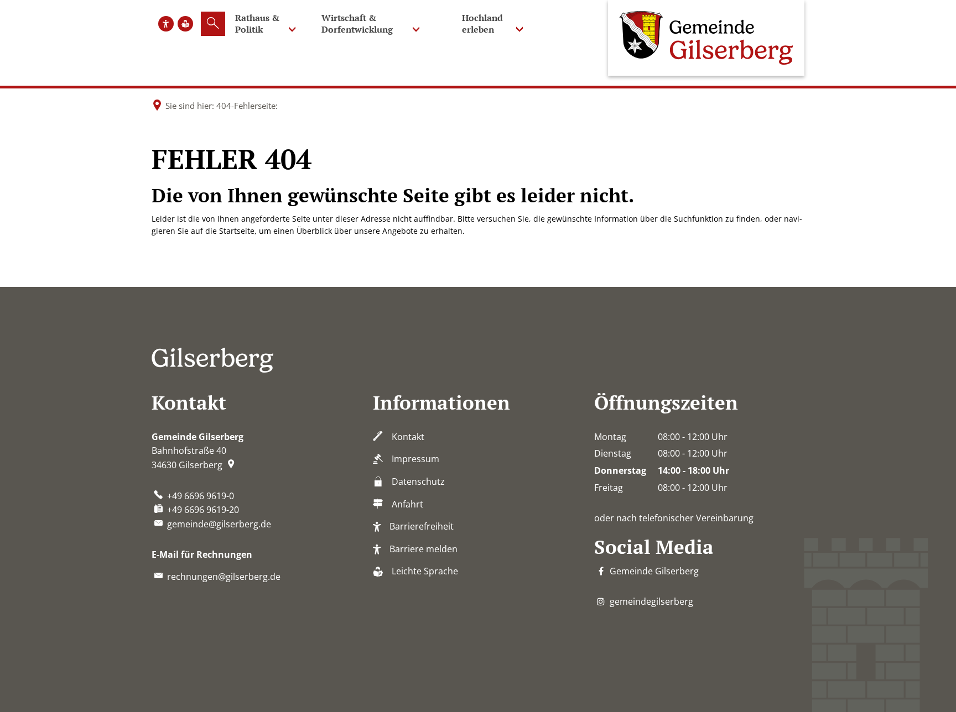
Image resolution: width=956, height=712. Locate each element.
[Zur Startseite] (706, 38)
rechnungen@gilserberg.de (223, 576)
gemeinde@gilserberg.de (219, 524)
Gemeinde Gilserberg (654, 571)
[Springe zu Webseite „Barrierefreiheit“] (166, 24)
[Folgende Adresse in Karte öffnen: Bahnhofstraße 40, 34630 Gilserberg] (232, 465)
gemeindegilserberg (651, 601)
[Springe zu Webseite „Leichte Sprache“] (185, 24)
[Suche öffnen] (213, 24)
